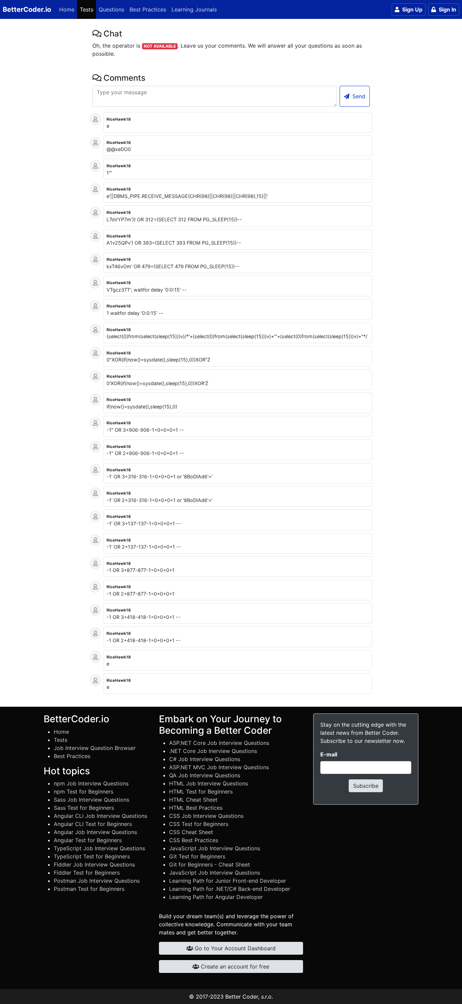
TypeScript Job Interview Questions (99, 848)
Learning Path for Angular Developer (216, 897)
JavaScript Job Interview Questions (214, 848)
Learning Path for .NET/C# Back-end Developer (229, 888)
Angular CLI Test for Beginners (93, 824)
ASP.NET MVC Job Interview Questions (219, 767)
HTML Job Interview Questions (208, 783)
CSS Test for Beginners (198, 824)
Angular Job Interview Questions (95, 832)
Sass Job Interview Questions (91, 799)
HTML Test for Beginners (201, 791)
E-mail (328, 754)
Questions (111, 9)
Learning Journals (194, 9)
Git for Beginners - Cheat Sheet (209, 864)
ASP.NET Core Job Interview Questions (219, 742)
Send (358, 96)
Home (66, 9)
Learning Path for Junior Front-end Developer (227, 880)
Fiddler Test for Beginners (87, 872)
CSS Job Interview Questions (206, 815)
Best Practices (148, 9)
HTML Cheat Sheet (193, 799)
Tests (86, 9)
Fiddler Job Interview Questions (94, 864)
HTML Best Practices (196, 807)
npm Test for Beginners (83, 791)
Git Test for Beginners (197, 856)
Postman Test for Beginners (89, 888)
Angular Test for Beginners (88, 840)
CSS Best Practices (193, 840)
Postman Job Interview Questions (97, 880)
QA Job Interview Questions (204, 775)
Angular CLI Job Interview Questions (100, 815)
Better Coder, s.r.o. (249, 996)
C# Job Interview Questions (204, 759)
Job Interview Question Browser (95, 748)
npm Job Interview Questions (91, 783)
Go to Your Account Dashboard (234, 948)
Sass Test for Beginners (84, 807)
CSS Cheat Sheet (191, 832)
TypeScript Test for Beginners (92, 856)
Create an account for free (234, 966)
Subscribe (365, 785)
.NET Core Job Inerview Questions (213, 751)
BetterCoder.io (27, 9)
